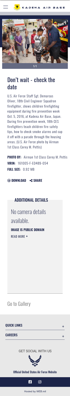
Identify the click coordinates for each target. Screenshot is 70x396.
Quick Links (13, 325)
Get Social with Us (35, 351)
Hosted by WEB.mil (35, 391)
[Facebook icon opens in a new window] (30, 382)
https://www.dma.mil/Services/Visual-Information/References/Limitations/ (33, 287)
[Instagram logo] (40, 382)
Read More (18, 236)
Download (18, 180)
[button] (6, 7)
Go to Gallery (19, 303)
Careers (11, 334)
